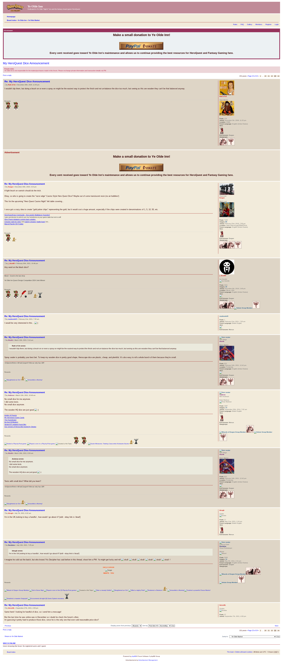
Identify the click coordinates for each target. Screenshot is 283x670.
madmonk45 (12, 319)
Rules (235, 24)
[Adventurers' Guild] (223, 145)
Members (258, 24)
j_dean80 (11, 263)
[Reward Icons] (14, 241)
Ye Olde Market (34, 20)
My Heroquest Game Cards (14, 417)
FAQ (242, 24)
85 (226, 222)
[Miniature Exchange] (8, 109)
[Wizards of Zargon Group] (232, 432)
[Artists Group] (243, 308)
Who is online (9, 643)
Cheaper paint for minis (12, 222)
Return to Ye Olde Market (14, 636)
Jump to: (225, 636)
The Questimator (10, 420)
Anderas (11, 395)
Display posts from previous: (121, 625)
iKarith (10, 340)
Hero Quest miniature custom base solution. (20, 219)
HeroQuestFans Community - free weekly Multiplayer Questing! (27, 215)
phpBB (134, 656)
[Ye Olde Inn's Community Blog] (23, 297)
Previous (8, 626)
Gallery (249, 24)
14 (226, 559)
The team (230, 652)
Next (276, 626)
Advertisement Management (148, 660)
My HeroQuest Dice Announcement (26, 63)
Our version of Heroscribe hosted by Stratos (20, 427)
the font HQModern (11, 422)
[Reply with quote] (209, 81)
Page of (253, 76)
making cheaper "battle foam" (34, 222)
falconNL (11, 608)
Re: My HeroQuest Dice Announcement (27, 81)
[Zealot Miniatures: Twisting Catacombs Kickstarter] (108, 443)
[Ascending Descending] (167, 625)
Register (268, 24)
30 (226, 287)
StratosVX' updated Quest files (15, 424)
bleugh (10, 513)
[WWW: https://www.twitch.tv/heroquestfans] (220, 251)
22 (272, 76)
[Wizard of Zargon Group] (16, 590)
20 (265, 76)
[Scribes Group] (223, 248)
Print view (272, 19)
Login (277, 24)
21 (269, 76)
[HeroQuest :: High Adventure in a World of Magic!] (16, 7)
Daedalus (11, 545)
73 (226, 407)
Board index (11, 20)
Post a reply (7, 75)
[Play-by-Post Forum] (15, 443)
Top (278, 148)
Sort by (145, 625)
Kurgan (10, 187)
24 (278, 76)
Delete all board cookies (243, 652)
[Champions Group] (231, 145)
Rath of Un (11, 85)
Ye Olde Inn (22, 20)
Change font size (276, 19)
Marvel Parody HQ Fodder (13, 224)
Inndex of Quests (10, 415)
